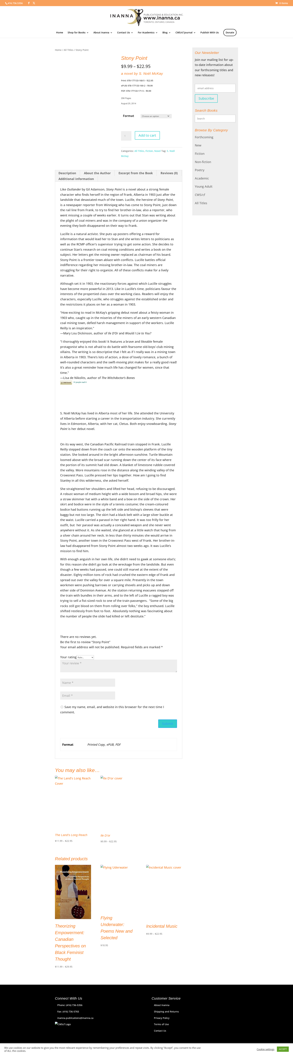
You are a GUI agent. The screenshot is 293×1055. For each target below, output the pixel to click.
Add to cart (147, 135)
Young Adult (203, 186)
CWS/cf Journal (183, 32)
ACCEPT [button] (283, 1049)
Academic (202, 178)
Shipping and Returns (166, 1011)
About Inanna (101, 32)
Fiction (149, 151)
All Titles (68, 50)
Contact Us (123, 32)
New (198, 145)
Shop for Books (76, 32)
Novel (157, 151)
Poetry (199, 170)
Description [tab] (67, 173)
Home (59, 32)
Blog (165, 32)
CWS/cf (200, 195)
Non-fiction (203, 162)
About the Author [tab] (97, 173)
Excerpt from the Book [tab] (136, 173)
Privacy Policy (161, 1018)
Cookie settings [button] (265, 1049)
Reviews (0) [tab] (169, 173)
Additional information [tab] (76, 179)
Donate (230, 32)
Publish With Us (209, 32)
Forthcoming (204, 137)
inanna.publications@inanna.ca (75, 1018)
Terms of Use (161, 1024)
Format (128, 116)
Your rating (68, 657)
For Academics (146, 32)
